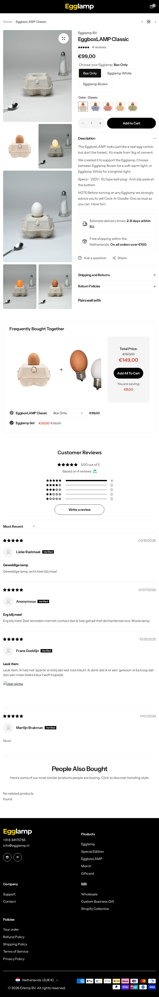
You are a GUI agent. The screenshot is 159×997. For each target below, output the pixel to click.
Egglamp (88, 844)
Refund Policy (13, 937)
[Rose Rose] (108, 107)
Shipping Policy (15, 944)
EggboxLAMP (91, 859)
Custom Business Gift (97, 901)
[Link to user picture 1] (13, 691)
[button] (84, 47)
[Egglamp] (79, 6)
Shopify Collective (95, 909)
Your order (11, 929)
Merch (86, 866)
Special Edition (92, 851)
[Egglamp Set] (88, 369)
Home (7, 22)
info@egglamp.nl (16, 845)
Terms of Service (15, 951)
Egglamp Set (25, 423)
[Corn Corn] (120, 107)
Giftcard (87, 873)
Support (9, 894)
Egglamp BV (87, 33)
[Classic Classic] (83, 107)
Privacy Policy (13, 959)
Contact (9, 901)
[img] (13, 540)
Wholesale (89, 894)
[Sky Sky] (95, 107)
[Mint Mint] (133, 107)
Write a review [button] (80, 510)
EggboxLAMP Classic (31, 413)
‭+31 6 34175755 (14, 840)
